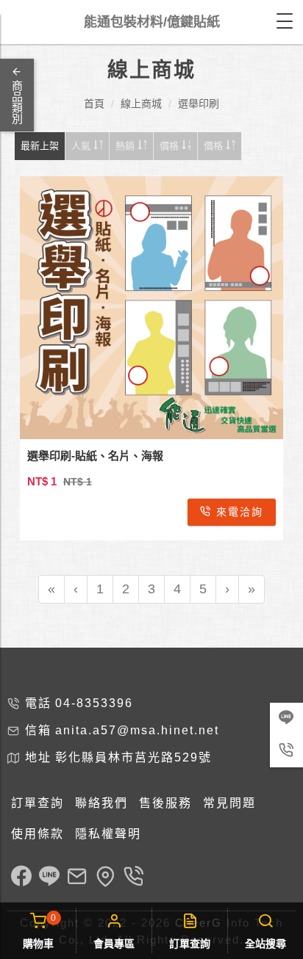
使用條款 (37, 834)
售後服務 (165, 803)
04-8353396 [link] (94, 703)
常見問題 (229, 803)
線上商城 (141, 103)
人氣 (82, 145)
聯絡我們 (101, 803)
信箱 (38, 730)
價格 (171, 145)
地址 (38, 757)
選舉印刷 (198, 103)
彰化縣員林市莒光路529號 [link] (133, 757)
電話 (38, 703)
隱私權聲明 (108, 834)
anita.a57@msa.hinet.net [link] (137, 730)
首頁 (94, 103)
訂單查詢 (37, 803)
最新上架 (40, 145)
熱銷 (126, 145)
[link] (21, 878)
